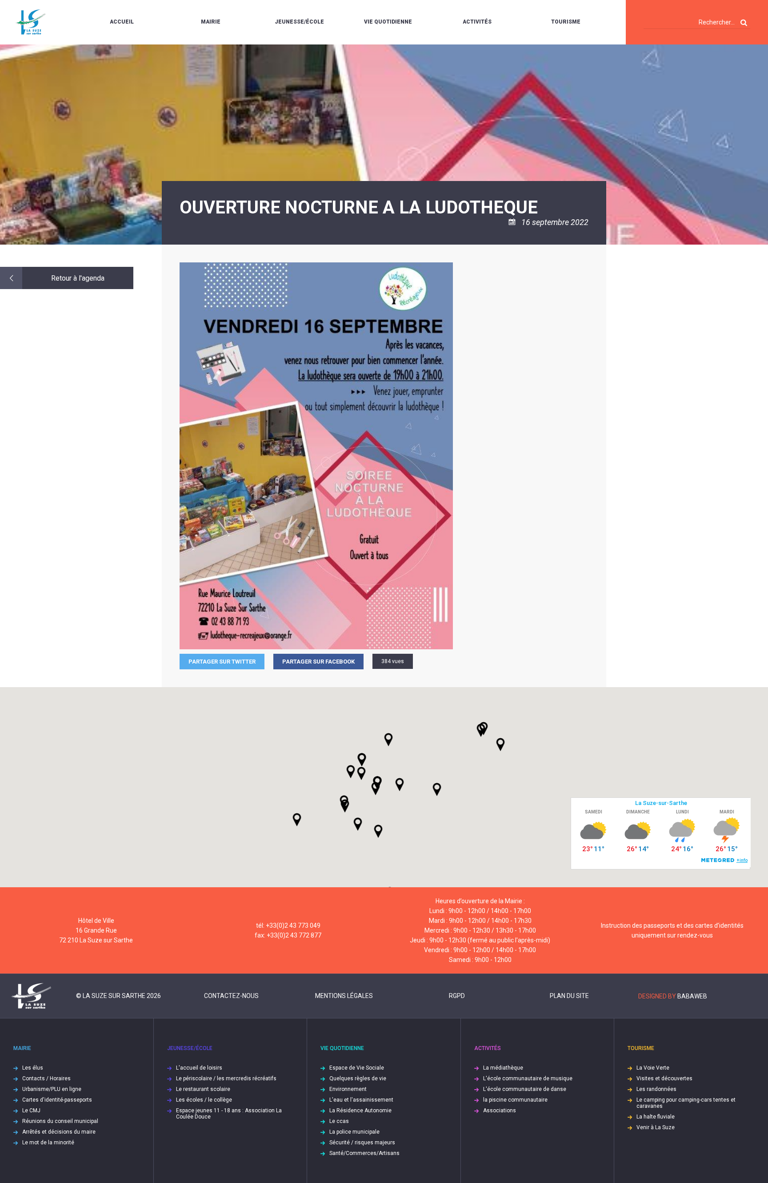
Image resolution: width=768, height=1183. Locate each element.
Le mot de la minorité (48, 1142)
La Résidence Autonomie (360, 1110)
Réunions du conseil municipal (60, 1121)
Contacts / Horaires (46, 1078)
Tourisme (565, 22)
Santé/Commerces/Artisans (364, 1153)
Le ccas (339, 1121)
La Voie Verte (652, 1068)
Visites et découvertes (664, 1078)
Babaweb (692, 996)
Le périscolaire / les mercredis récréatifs (226, 1078)
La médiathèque (503, 1068)
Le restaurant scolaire (203, 1089)
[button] (399, 784)
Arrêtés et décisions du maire (59, 1132)
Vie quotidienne (388, 22)
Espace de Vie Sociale (356, 1068)
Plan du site (569, 995)
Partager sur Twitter (222, 661)
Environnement (348, 1089)
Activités (477, 22)
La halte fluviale (655, 1117)
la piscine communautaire (515, 1100)
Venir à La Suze (655, 1127)
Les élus (32, 1068)
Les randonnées (656, 1089)
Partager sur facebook (318, 661)
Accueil (122, 22)
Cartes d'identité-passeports (57, 1100)
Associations (499, 1110)
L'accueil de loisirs (199, 1068)
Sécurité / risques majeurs (362, 1142)
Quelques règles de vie (357, 1078)
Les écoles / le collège (204, 1100)
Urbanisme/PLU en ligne (51, 1089)
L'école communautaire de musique (527, 1078)
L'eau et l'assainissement (361, 1100)
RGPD (457, 995)
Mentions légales (344, 995)
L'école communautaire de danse (524, 1089)
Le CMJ (31, 1110)
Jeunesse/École (299, 22)
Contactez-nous (231, 995)
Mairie (210, 22)
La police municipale (354, 1132)
